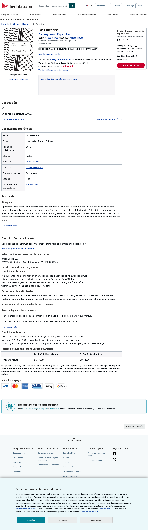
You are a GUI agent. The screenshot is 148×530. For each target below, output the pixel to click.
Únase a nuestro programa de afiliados (49, 458)
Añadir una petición (134, 426)
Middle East (32, 184)
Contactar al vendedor (13, 119)
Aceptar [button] (31, 520)
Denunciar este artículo (109, 119)
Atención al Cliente (95, 460)
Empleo (66, 462)
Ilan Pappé (42, 408)
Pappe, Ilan (63, 34)
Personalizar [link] (96, 520)
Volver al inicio (74, 440)
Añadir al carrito (130, 65)
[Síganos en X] (114, 460)
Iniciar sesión (102, 6)
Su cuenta (116, 6)
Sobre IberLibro (69, 453)
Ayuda (140, 6)
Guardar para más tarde (49, 54)
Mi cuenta (17, 462)
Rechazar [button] (62, 520)
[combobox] (53, 5)
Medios (66, 457)
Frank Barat (54, 408)
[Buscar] (72, 5)
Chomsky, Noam (20, 24)
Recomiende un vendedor (48, 465)
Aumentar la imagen (18, 79)
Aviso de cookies (70, 476)
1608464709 (52, 38)
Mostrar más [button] (10, 225)
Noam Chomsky (29, 408)
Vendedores (112, 14)
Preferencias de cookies (26, 508)
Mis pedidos (18, 467)
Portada (5, 24)
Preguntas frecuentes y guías (97, 454)
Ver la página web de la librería (17, 248)
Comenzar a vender (138, 14)
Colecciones (35, 14)
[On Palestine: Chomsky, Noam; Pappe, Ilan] (18, 49)
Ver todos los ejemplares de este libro (59, 79)
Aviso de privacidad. (89, 511)
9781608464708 (34, 167)
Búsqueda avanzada (10, 14)
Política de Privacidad (71, 467)
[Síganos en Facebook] (114, 453)
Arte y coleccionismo (86, 14)
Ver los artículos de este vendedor (54, 70)
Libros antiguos (59, 14)
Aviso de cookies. (106, 508)
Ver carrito (17, 472)
